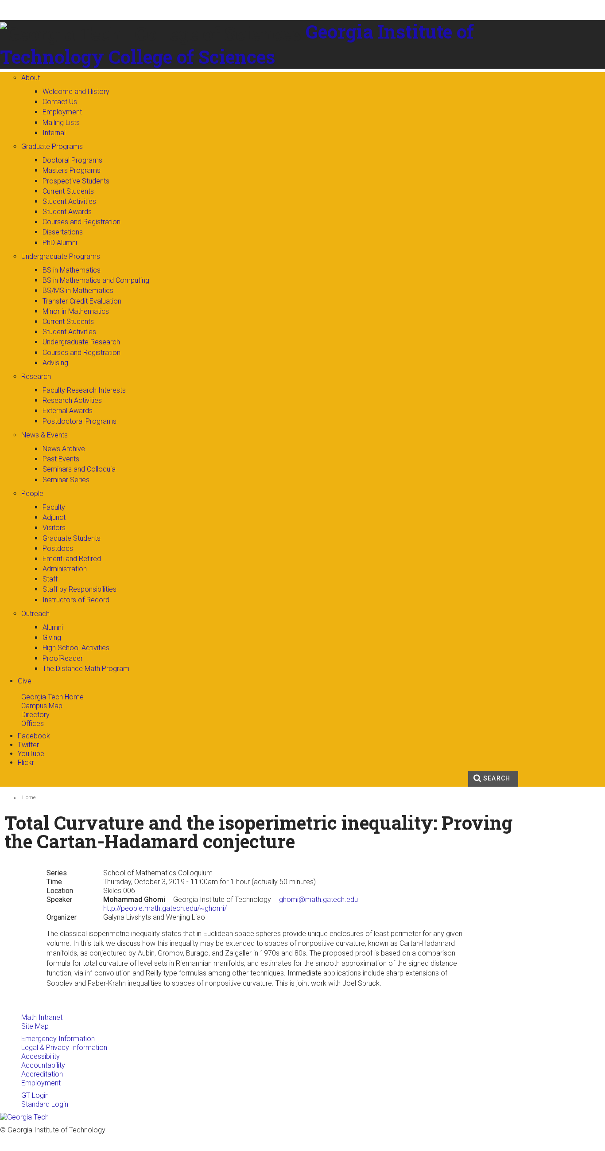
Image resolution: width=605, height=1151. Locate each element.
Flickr (26, 762)
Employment (41, 1083)
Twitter (28, 745)
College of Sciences (192, 56)
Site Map (35, 1026)
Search (496, 778)
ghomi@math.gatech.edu (318, 899)
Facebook (34, 736)
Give (24, 681)
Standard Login (44, 1104)
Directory (35, 714)
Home (29, 797)
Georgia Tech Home (52, 697)
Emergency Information (58, 1038)
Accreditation (42, 1074)
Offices (32, 723)
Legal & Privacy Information (64, 1047)
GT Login (35, 1095)
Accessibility (40, 1056)
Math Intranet (41, 1017)
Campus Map (41, 706)
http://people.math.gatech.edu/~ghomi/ (165, 908)
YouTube (31, 753)
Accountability (43, 1065)
